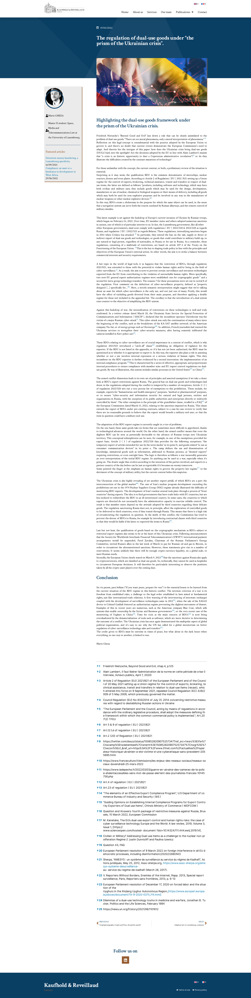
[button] (205, 139)
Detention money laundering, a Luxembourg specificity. (62, 159)
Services (152, 12)
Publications (183, 12)
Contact (202, 12)
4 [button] (98, 699)
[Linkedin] (125, 960)
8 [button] (98, 735)
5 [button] (98, 708)
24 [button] (99, 900)
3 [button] (98, 680)
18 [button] (99, 835)
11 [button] (99, 769)
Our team (166, 12)
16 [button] (99, 811)
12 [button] (99, 782)
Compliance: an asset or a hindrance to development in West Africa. (61, 171)
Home (124, 12)
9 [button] (98, 741)
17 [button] (99, 820)
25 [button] (99, 909)
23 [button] (99, 884)
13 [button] (99, 787)
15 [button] (99, 802)
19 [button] (99, 845)
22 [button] (99, 875)
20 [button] (99, 850)
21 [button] (99, 859)
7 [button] (98, 730)
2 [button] (98, 671)
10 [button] (99, 760)
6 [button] (98, 724)
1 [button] (98, 666)
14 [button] (99, 793)
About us (138, 12)
